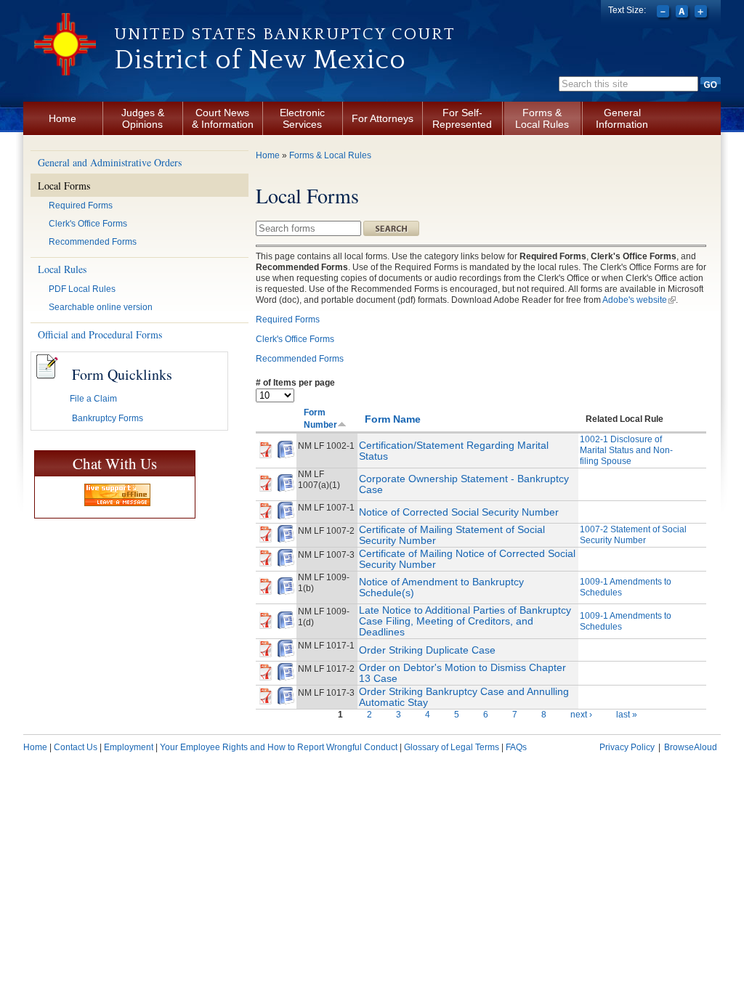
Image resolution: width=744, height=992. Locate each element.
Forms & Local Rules (542, 118)
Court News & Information (223, 118)
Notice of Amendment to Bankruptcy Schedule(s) (441, 587)
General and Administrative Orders (110, 162)
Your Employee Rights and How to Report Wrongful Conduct (278, 747)
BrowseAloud (690, 747)
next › (581, 715)
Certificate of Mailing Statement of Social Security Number (452, 535)
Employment (128, 747)
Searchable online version (101, 307)
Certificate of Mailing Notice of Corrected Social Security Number (467, 559)
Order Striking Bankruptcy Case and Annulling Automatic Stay (464, 697)
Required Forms (81, 205)
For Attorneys (382, 118)
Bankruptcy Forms (107, 418)
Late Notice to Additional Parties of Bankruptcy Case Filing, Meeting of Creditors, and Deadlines (465, 621)
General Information (622, 118)
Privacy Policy (627, 747)
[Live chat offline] (117, 495)
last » (626, 715)
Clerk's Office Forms (88, 224)
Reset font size (683, 13)
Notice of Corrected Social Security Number (459, 512)
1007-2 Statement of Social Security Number (633, 534)
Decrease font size (664, 13)
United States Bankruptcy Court (285, 34)
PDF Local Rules (82, 289)
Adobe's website (639, 300)
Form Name (393, 419)
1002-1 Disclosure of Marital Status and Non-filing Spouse (626, 450)
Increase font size (702, 13)
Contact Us (75, 747)
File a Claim (93, 399)
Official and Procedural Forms (100, 334)
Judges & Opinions (142, 118)
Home (62, 118)
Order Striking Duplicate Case (427, 650)
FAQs (516, 747)
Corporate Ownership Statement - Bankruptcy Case (464, 484)
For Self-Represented (462, 118)
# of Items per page (295, 383)
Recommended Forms (93, 242)
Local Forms (64, 185)
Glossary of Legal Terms (451, 747)
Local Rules (62, 269)
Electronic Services (302, 118)
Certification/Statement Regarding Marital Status (454, 450)
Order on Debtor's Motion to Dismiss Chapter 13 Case (462, 673)
